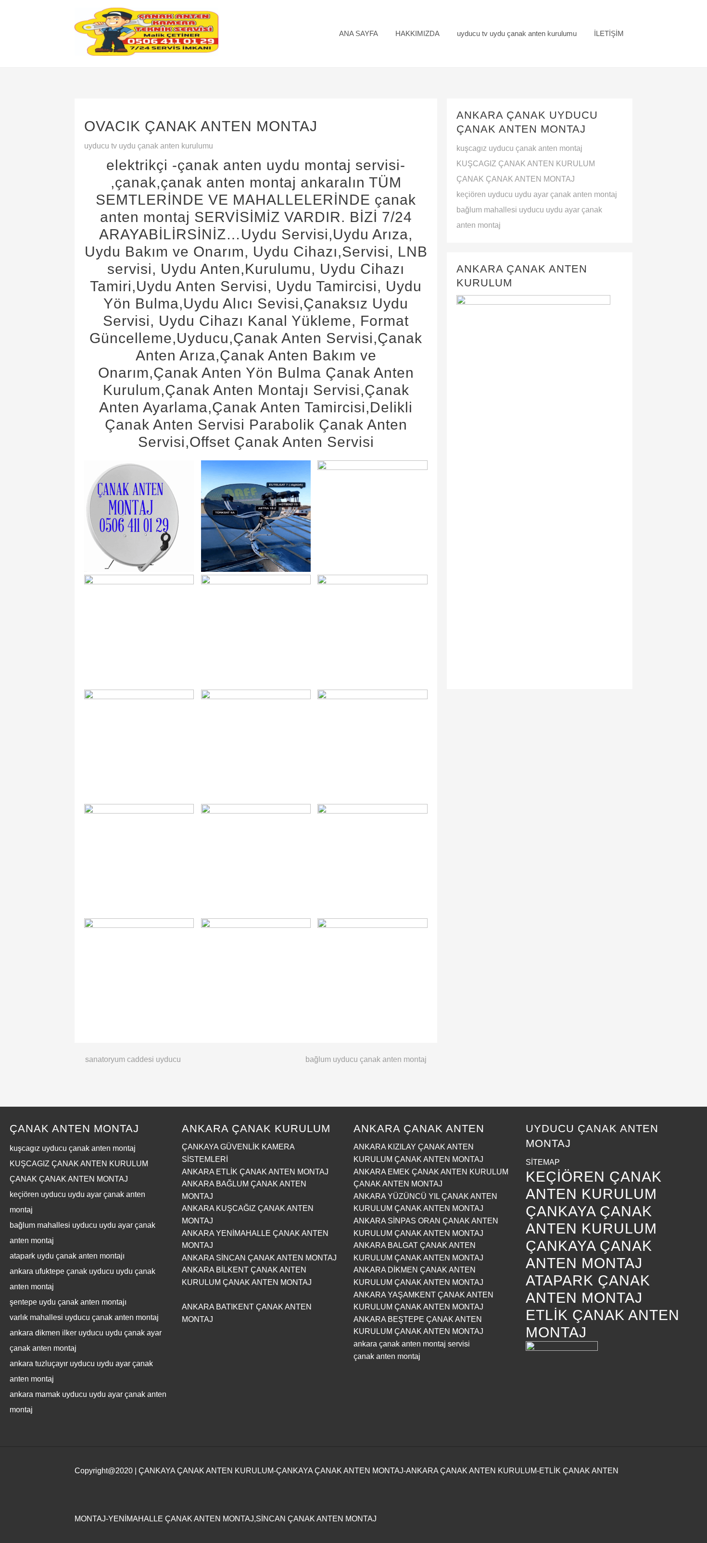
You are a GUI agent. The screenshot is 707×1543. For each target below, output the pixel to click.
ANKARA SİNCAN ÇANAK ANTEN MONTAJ (259, 1258)
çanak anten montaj (387, 1356)
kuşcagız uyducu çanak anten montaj (519, 148)
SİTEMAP (543, 1162)
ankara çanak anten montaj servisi (412, 1344)
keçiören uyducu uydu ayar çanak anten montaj (536, 194)
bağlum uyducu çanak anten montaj (366, 1059)
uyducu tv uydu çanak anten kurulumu (148, 146)
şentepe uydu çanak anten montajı (68, 1302)
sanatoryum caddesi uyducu (133, 1059)
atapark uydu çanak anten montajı (67, 1256)
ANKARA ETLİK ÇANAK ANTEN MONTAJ (255, 1172)
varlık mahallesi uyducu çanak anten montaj (84, 1317)
